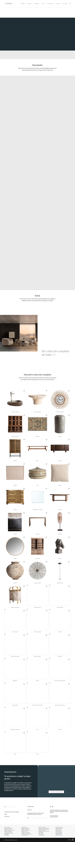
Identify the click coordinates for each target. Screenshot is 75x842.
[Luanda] (8, 4)
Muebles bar (60, 656)
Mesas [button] (43, 3)
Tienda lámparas (42, 835)
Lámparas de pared (37, 582)
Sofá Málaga (6, 834)
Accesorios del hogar (60, 411)
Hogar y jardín (24, 827)
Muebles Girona (59, 830)
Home (18, 3)
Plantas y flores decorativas (37, 705)
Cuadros (15, 534)
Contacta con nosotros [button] (56, 791)
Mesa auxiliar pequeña (8, 828)
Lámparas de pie (60, 582)
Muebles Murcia (59, 834)
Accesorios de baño (15, 411)
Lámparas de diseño (42, 827)
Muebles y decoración (26, 833)
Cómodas (15, 509)
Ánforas (59, 436)
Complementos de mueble (37, 509)
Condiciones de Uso (32, 814)
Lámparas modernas (42, 830)
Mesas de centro (15, 631)
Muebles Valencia (59, 835)
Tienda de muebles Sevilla (26, 834)
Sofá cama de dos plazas (8, 833)
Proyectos (6, 816)
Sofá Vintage (41, 832)
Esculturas (60, 534)
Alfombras (37, 436)
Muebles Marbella (59, 833)
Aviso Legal (29, 813)
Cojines (59, 485)
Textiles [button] (58, 3)
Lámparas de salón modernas (44, 829)
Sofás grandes (41, 834)
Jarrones (15, 582)
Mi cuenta (65, 3)
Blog (5, 814)
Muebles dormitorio (25, 829)
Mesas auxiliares (60, 607)
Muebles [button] (23, 3)
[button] (70, 3)
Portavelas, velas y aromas (60, 705)
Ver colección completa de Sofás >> (55, 352)
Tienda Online (30, 806)
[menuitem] (18, 3)
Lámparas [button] (37, 3)
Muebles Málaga (59, 832)
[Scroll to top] (73, 839)
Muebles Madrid (59, 831)
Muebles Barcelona (59, 827)
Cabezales (15, 485)
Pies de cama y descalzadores (59, 680)
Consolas (60, 509)
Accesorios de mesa (37, 411)
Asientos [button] (29, 3)
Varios (37, 753)
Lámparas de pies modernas (44, 828)
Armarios (15, 460)
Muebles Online (24, 831)
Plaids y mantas (15, 705)
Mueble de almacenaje (15, 656)
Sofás (15, 753)
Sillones (59, 729)
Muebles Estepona (59, 828)
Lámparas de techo (37, 607)
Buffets (59, 460)
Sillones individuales (8, 831)
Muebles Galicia (58, 829)
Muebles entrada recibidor (9, 830)
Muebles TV (15, 680)
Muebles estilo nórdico (26, 830)
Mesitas (59, 631)
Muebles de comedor (25, 828)
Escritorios (38, 534)
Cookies (39, 814)
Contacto (29, 809)
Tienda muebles (24, 835)
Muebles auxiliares (37, 656)
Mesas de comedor (37, 631)
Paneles (37, 680)
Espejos (15, 558)
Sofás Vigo (6, 835)
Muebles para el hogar (26, 832)
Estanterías (37, 558)
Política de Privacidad (38, 813)
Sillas (37, 729)
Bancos (37, 460)
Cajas (38, 485)
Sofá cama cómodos (8, 832)
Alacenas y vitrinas (15, 436)
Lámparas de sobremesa (15, 607)
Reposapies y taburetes (15, 729)
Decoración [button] (50, 3)
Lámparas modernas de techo (44, 831)
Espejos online (7, 827)
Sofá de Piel (41, 833)
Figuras (60, 558)
